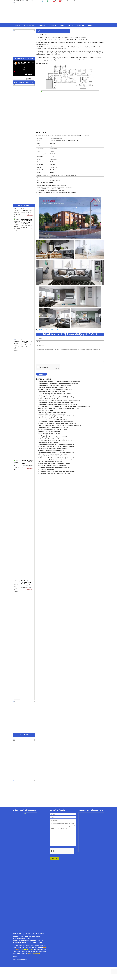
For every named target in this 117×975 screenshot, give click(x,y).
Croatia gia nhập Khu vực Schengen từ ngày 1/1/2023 (53, 427)
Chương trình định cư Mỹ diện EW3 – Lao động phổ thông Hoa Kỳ (56, 444)
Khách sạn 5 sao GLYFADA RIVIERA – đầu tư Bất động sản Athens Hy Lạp (58, 408)
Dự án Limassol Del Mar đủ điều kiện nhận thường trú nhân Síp (55, 460)
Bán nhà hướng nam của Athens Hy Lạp (49, 433)
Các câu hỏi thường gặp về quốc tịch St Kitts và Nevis (52, 420)
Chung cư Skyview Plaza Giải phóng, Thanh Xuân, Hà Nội (53, 387)
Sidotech (15, 959)
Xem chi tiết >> (30, 215)
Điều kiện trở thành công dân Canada (48, 399)
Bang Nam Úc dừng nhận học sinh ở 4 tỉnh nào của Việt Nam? (55, 389)
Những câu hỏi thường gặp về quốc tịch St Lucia (51, 418)
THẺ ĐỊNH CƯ (41, 25)
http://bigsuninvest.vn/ (23, 940)
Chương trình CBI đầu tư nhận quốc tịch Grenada (51, 391)
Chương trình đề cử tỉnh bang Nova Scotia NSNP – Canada (54, 395)
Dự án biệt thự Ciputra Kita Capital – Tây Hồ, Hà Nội (52, 465)
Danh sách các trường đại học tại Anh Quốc (50, 461)
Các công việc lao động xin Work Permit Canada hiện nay (54, 467)
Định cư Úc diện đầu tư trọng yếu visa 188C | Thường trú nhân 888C (56, 471)
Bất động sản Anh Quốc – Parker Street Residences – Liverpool (55, 440)
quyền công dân (17, 947)
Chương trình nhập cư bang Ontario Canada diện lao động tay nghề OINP (58, 383)
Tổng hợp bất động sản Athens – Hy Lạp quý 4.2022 (52, 437)
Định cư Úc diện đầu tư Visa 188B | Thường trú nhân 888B (54, 473)
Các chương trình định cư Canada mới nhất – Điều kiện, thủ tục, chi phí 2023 (59, 400)
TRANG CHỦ (17, 25)
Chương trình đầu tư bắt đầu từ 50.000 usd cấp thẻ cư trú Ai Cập (56, 402)
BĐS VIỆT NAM (80, 25)
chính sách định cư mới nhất (38, 945)
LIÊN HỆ (90, 25)
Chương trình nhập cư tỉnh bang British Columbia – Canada (54, 385)
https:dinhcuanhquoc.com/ (37, 940)
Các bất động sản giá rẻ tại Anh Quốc (48, 442)
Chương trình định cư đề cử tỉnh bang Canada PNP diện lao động (56, 397)
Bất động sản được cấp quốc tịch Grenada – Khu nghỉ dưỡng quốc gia (57, 416)
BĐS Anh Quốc (49, 330)
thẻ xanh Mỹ (23, 953)
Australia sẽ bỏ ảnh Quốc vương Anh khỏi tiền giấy (52, 414)
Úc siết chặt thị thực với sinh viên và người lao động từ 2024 (54, 393)
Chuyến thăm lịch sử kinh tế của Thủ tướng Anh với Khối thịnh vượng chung (59, 381)
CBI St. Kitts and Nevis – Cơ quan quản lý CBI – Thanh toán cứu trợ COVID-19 (59, 425)
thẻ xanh (28, 945)
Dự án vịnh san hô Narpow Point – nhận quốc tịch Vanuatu (54, 463)
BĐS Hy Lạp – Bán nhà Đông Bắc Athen (49, 431)
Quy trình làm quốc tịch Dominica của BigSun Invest (52, 448)
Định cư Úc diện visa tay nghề (46, 469)
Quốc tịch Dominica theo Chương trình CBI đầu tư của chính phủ (56, 452)
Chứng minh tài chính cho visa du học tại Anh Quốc (52, 412)
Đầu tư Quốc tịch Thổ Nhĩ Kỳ (45, 410)
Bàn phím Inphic (23, 959)
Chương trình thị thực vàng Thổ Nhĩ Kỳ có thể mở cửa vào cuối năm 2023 (58, 404)
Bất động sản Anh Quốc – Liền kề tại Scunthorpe (51, 439)
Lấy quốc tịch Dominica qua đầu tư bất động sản (51, 450)
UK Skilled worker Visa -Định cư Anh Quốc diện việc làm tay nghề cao (57, 458)
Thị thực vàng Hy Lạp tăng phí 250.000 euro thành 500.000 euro (56, 446)
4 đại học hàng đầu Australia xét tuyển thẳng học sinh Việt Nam (55, 421)
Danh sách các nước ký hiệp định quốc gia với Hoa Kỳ (52, 429)
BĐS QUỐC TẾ (52, 25)
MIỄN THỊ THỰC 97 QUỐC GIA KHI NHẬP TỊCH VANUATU (53, 454)
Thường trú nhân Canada (33, 953)
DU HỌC (62, 25)
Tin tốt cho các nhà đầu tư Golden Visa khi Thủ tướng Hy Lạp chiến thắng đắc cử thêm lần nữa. (64, 406)
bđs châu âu (57, 330)
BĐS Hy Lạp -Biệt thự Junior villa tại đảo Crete (50, 435)
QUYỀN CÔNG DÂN (29, 25)
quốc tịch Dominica (37, 947)
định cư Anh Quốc (20, 945)
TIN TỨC (70, 25)
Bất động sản (42, 330)
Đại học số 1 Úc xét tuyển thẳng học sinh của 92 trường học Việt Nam (57, 423)
